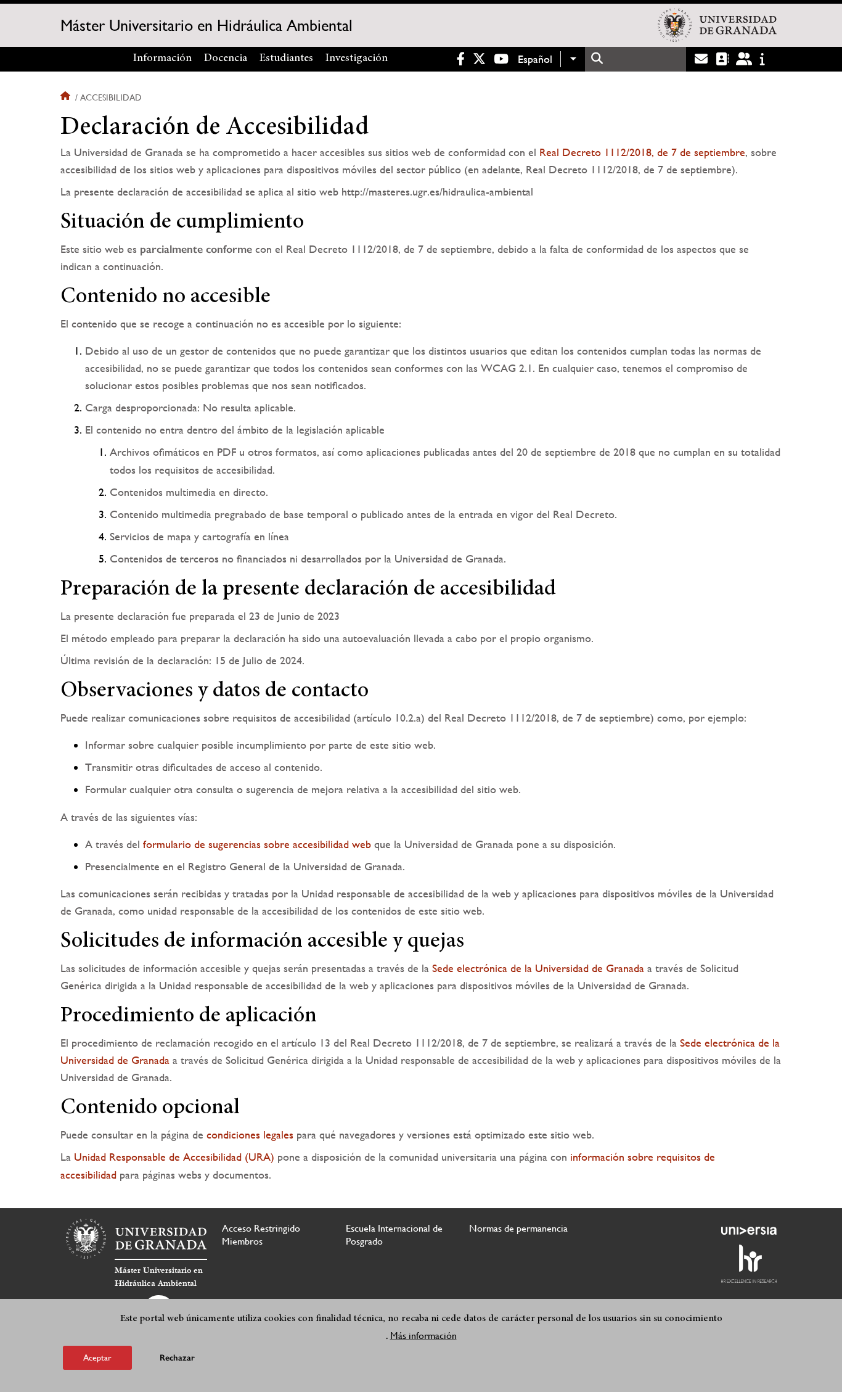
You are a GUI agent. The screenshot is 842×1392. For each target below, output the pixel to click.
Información (162, 58)
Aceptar (97, 1357)
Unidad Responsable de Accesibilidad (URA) (174, 1156)
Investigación (356, 58)
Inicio (66, 97)
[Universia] (749, 1230)
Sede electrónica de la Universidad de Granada (538, 968)
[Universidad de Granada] (717, 25)
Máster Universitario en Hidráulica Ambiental (206, 25)
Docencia (225, 58)
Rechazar (177, 1358)
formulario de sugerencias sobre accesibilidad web (257, 844)
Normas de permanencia (518, 1228)
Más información (423, 1335)
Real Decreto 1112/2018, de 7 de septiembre (642, 152)
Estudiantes (286, 58)
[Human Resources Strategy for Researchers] (749, 1264)
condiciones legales (249, 1134)
